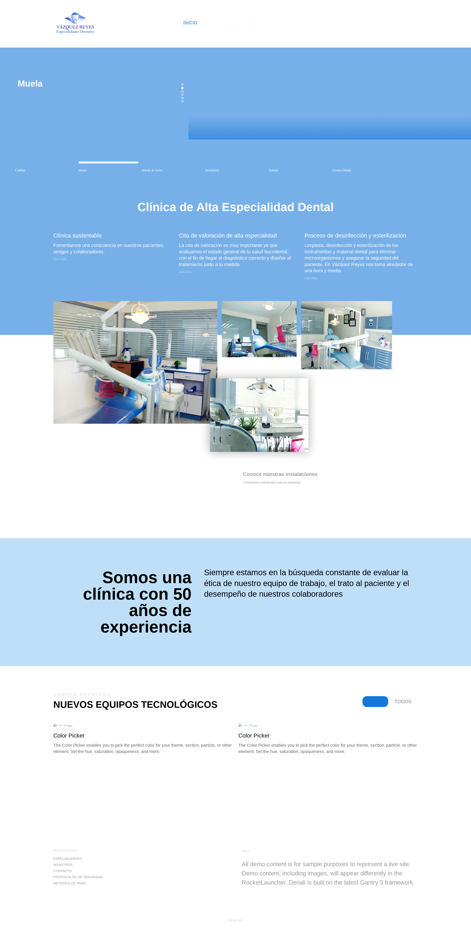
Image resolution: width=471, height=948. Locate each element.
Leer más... (60, 258)
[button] (182, 84)
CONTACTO (62, 871)
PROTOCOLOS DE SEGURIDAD (78, 877)
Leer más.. (186, 271)
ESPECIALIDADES (67, 858)
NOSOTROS (62, 865)
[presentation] (218, 816)
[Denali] (75, 23)
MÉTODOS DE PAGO (69, 883)
